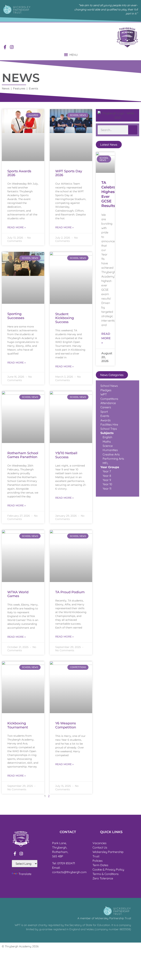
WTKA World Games (17, 594)
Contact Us (100, 847)
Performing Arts (112, 458)
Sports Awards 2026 (19, 173)
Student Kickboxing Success (64, 318)
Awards (105, 420)
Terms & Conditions (106, 874)
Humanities (110, 450)
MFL (105, 463)
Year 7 (107, 471)
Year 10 (107, 484)
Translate (25, 874)
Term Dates (100, 865)
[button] (73, 54)
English (107, 437)
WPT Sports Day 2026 (68, 173)
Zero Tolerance (103, 878)
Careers (105, 407)
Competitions (109, 399)
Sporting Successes (15, 316)
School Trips (108, 429)
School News (109, 386)
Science (108, 446)
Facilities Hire (109, 424)
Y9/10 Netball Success (66, 455)
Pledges (105, 390)
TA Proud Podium (70, 592)
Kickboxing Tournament (17, 725)
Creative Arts (110, 454)
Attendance (108, 403)
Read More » (16, 227)
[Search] (132, 129)
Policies (98, 860)
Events (104, 416)
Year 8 (106, 476)
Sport (104, 411)
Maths (107, 441)
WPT (103, 394)
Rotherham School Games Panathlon (22, 455)
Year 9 (107, 480)
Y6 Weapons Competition (65, 725)
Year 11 (106, 488)
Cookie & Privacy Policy (108, 869)
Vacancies (99, 843)
